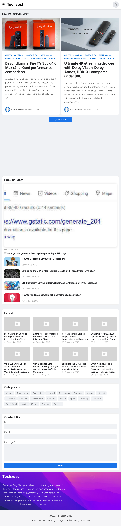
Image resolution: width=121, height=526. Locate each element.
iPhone (34, 404)
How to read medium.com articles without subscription (51, 294)
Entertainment (39, 58)
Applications (37, 398)
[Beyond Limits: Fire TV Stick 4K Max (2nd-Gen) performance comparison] (31, 34)
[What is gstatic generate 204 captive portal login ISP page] (60, 215)
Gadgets (51, 398)
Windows (10, 398)
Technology (64, 393)
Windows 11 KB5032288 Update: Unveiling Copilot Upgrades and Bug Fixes (103, 336)
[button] (4, 4)
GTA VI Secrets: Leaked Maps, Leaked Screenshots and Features (75, 336)
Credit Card (11, 404)
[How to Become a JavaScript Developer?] (12, 261)
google (90, 393)
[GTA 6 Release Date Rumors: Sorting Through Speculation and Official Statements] (46, 354)
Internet (101, 393)
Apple (72, 398)
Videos (9, 393)
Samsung (84, 398)
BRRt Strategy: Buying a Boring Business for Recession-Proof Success (59, 282)
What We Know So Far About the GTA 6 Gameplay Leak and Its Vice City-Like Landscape (16, 368)
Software (97, 398)
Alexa (9, 55)
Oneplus (57, 404)
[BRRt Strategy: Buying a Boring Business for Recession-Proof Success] (12, 285)
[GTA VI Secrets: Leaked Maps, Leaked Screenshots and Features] (75, 324)
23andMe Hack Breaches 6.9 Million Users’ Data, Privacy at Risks (45, 336)
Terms (42, 520)
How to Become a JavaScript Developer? (43, 258)
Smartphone (22, 393)
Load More (59, 119)
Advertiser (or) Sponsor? (79, 520)
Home (32, 520)
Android (51, 393)
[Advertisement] (60, 149)
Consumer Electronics (17, 58)
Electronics (38, 393)
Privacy (51, 520)
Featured (78, 393)
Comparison (46, 55)
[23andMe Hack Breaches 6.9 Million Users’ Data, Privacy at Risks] (46, 324)
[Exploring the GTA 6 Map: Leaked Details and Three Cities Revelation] (12, 273)
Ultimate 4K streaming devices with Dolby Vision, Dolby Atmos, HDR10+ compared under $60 (89, 69)
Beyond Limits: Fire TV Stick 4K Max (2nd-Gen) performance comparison (30, 67)
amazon (19, 55)
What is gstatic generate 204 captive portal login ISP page (35, 253)
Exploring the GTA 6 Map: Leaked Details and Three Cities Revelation (58, 270)
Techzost (15, 4)
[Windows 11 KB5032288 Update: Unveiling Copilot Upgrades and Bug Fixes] (104, 324)
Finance (45, 404)
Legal (61, 520)
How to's (23, 398)
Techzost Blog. (64, 515)
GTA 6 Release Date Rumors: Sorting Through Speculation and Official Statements (45, 368)
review (63, 398)
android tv (31, 55)
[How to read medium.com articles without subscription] (12, 297)
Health (24, 404)
